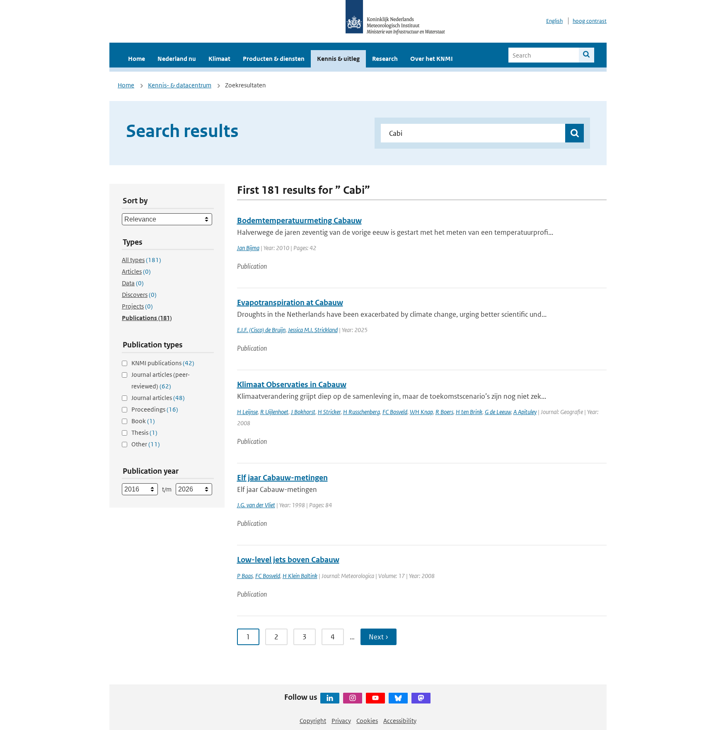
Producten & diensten (274, 59)
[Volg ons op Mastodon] (421, 698)
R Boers (444, 412)
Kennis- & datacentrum (179, 85)
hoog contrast (590, 20)
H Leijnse (247, 412)
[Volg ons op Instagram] (352, 698)
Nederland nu (176, 59)
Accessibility (399, 721)
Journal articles (158, 398)
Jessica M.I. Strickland (313, 330)
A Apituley (525, 412)
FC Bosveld (394, 412)
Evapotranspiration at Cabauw (290, 302)
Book (143, 421)
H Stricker (329, 412)
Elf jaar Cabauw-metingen (282, 477)
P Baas (245, 576)
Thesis (144, 432)
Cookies (367, 721)
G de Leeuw (498, 412)
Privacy (341, 721)
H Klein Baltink (300, 576)
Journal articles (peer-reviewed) (160, 380)
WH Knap (421, 412)
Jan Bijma (248, 248)
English (554, 20)
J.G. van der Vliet (256, 505)
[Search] (586, 55)
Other (145, 444)
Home (136, 59)
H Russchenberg (361, 412)
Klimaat (219, 59)
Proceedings (154, 409)
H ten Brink (469, 412)
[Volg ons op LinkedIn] (330, 698)
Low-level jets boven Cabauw (288, 559)
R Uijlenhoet (274, 412)
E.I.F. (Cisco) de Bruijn (261, 330)
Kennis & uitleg (338, 59)
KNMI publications (162, 363)
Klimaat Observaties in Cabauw (291, 384)
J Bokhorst (303, 412)
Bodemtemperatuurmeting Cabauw (299, 220)
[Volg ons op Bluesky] (398, 698)
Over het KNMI (431, 59)
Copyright (313, 721)
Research (385, 59)
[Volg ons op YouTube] (375, 698)
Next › (378, 636)
